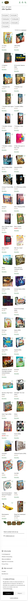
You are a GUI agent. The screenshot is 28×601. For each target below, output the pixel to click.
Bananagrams (5, 514)
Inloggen (4, 571)
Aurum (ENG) (17, 434)
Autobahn (4, 453)
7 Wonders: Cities (18, 126)
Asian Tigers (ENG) (6, 414)
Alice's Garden (17, 226)
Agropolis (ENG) (18, 167)
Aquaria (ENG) (17, 350)
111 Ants (4, 45)
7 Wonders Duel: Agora (7, 106)
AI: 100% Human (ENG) (20, 187)
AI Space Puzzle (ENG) (7, 187)
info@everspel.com (9, 535)
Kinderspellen (15, 22)
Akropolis (4, 206)
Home (3, 7)
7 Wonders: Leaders (7, 146)
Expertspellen (6, 22)
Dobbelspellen (6, 19)
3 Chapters (4, 65)
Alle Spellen (8, 7)
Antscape (4, 330)
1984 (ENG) (17, 45)
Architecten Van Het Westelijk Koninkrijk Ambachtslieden (7, 371)
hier (11, 588)
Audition (4, 434)
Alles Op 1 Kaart (18, 248)
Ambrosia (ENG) (6, 289)
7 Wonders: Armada (7, 126)
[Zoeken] (25, 2)
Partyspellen (5, 26)
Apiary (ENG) (17, 330)
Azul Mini (16, 473)
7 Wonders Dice (6, 86)
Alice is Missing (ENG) (19, 206)
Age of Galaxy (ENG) (7, 167)
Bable (15, 493)
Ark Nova (16, 369)
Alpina (3, 267)
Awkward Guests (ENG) (20, 453)
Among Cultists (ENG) (19, 289)
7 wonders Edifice (18, 106)
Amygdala (4, 308)
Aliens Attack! (5, 248)
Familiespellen (15, 19)
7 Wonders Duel (18, 86)
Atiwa (15, 414)
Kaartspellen (14, 15)
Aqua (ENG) (5, 350)
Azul (3, 473)
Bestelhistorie (5, 573)
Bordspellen (5, 15)
